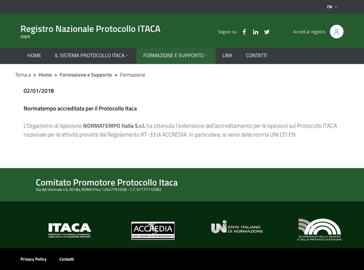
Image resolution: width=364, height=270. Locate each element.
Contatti (66, 259)
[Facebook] (242, 31)
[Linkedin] (253, 31)
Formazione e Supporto (86, 75)
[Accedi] (337, 31)
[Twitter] (264, 31)
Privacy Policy (33, 259)
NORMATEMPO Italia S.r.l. (114, 125)
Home (45, 75)
